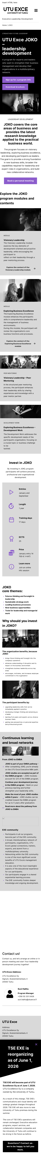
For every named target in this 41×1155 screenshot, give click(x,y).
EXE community (29, 837)
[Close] (37, 1043)
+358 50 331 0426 (26, 996)
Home (4, 25)
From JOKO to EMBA (12, 759)
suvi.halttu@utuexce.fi (27, 999)
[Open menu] (36, 10)
